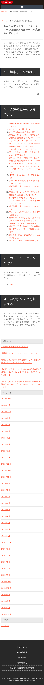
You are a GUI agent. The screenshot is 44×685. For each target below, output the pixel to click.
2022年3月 (5, 451)
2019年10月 (6, 588)
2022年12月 (6, 412)
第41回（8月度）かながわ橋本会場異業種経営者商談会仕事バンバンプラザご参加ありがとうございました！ (24, 138)
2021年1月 (5, 536)
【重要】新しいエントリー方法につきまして (19, 353)
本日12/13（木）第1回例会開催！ (22, 223)
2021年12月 (6, 464)
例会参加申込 (22, 652)
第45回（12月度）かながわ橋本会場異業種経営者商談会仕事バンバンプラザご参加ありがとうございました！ (24, 146)
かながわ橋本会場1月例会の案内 (22, 132)
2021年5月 (5, 510)
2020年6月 (5, 562)
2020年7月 (5, 555)
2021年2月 (5, 529)
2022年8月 (5, 418)
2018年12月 (6, 614)
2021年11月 (6, 471)
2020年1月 (5, 575)
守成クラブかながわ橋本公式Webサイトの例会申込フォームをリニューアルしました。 (24, 169)
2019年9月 (5, 595)
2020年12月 (6, 542)
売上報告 (22, 658)
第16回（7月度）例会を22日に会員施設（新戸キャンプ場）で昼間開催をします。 (24, 229)
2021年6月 (5, 503)
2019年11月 (6, 582)
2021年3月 (5, 523)
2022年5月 (5, 438)
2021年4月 (5, 516)
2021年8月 (5, 490)
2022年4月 (5, 444)
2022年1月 (5, 457)
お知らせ (12, 284)
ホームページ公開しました (20, 129)
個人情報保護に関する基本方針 (22, 668)
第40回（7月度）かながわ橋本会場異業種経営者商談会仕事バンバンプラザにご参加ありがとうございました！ (24, 160)
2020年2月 (5, 568)
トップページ (22, 647)
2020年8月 (5, 549)
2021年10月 (6, 477)
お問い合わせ (22, 663)
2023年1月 (5, 405)
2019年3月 (5, 601)
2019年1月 (5, 608)
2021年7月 (5, 497)
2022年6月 (5, 431)
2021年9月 (5, 484)
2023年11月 (6, 399)
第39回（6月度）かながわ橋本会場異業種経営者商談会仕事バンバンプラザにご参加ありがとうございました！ (24, 195)
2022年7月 (5, 425)
